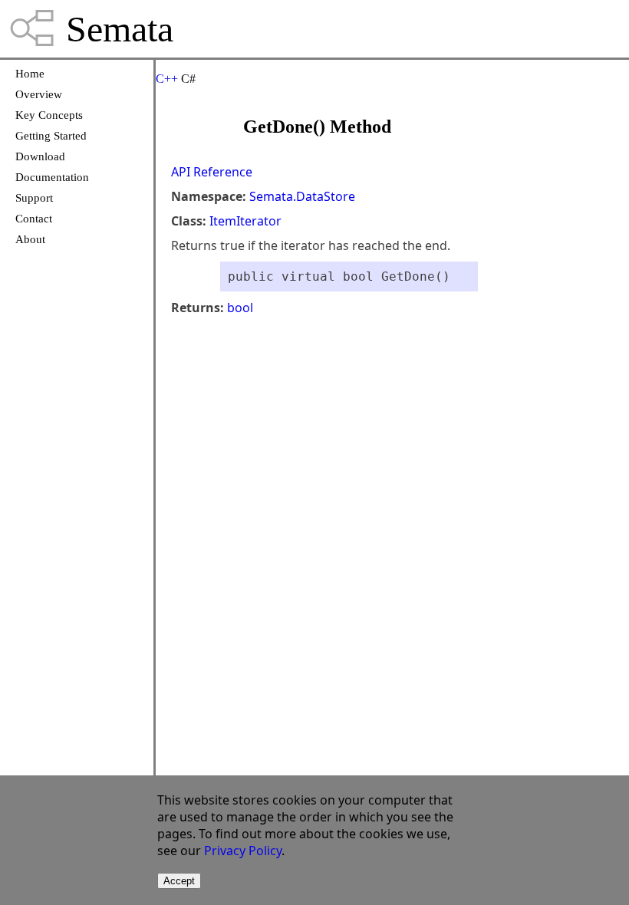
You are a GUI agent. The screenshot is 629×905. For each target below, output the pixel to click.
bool (240, 307)
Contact (33, 218)
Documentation (52, 177)
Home (29, 73)
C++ (167, 78)
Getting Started (51, 136)
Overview (38, 94)
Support (34, 198)
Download (40, 156)
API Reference (211, 171)
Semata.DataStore (302, 196)
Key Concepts (49, 115)
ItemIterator (245, 220)
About (30, 239)
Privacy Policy (243, 850)
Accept (179, 881)
